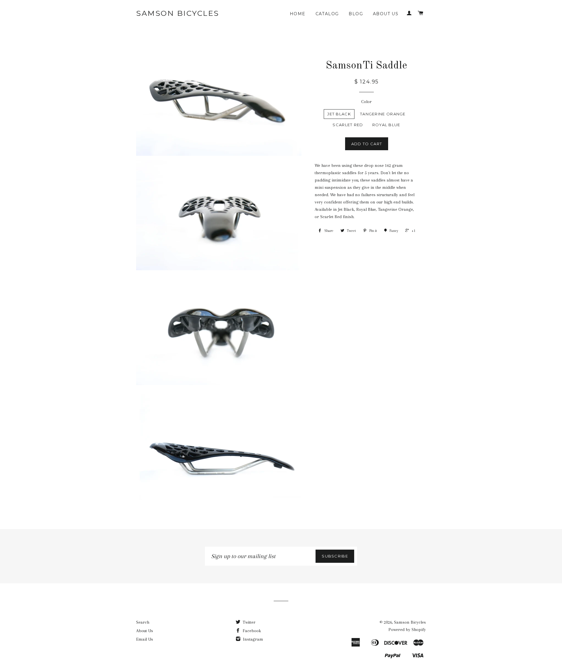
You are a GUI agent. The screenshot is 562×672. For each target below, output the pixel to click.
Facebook (251, 630)
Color (366, 101)
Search (142, 622)
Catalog (327, 13)
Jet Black (339, 114)
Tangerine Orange (383, 114)
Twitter (248, 622)
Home (298, 13)
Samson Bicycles (177, 13)
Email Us (144, 639)
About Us (385, 13)
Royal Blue (386, 124)
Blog (356, 13)
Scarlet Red (348, 124)
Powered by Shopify (407, 629)
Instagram (252, 639)
